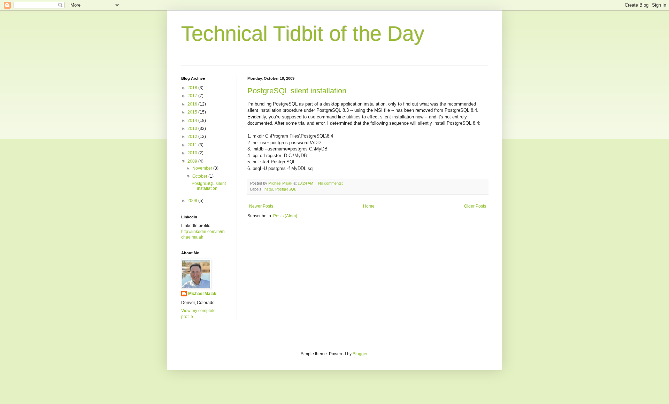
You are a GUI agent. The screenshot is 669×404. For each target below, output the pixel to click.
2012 (192, 136)
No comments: (331, 183)
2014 (192, 120)
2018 (192, 87)
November (202, 168)
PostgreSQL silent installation (296, 90)
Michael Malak (202, 293)
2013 (192, 128)
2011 (192, 144)
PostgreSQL (285, 189)
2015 (192, 112)
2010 (192, 152)
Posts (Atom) (285, 215)
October (200, 176)
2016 (192, 104)
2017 (192, 95)
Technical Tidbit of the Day (302, 33)
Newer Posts (261, 206)
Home (369, 206)
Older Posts (475, 206)
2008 (192, 200)
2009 (192, 161)
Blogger (360, 353)
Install (268, 189)
